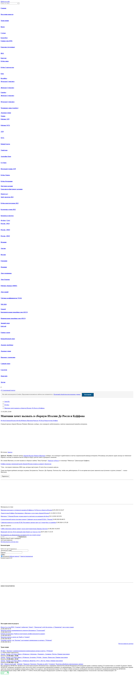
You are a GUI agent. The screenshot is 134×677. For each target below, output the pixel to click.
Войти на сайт (5, 1)
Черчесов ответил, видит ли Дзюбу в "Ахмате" (15, 637)
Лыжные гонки (6, 113)
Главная (3, 8)
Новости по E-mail (10, 664)
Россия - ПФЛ (5, 236)
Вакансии (27, 664)
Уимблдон (4, 150)
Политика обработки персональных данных (69, 664)
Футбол (3, 220)
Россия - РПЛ (5, 223)
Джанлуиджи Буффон (51, 420)
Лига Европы (5, 279)
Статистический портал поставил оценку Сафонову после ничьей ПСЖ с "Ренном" (27, 519)
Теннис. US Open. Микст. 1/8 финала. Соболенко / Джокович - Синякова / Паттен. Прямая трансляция (38, 654)
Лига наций (4, 292)
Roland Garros (5, 144)
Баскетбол (4, 38)
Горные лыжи (5, 332)
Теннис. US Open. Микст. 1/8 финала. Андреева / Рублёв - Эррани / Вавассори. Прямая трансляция (37, 657)
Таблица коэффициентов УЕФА (11, 298)
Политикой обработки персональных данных (67, 394)
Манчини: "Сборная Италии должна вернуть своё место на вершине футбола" (25, 516)
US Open (3, 162)
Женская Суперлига (7, 87)
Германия (4, 261)
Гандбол (3, 92)
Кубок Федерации (6, 181)
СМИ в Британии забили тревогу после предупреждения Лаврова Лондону (24, 528)
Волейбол (4, 78)
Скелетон (4, 370)
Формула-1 (4, 194)
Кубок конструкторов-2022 (10, 203)
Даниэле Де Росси (38, 420)
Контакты (33, 664)
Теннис (3, 116)
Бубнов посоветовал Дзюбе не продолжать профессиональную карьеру (23, 633)
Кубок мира (5, 61)
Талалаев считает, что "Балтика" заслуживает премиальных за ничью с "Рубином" (26, 640)
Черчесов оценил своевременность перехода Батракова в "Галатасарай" (23, 630)
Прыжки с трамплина (8, 357)
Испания (3, 242)
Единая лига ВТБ (6, 41)
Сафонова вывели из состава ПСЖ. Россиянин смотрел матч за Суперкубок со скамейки (28, 522)
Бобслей (3, 326)
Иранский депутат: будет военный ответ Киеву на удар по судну (21, 532)
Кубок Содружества (7, 67)
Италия (3, 254)
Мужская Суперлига (7, 81)
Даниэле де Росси (53, 460)
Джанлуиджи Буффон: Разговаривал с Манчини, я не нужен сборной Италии (25, 513)
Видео (3, 27)
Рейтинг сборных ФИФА (9, 285)
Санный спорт (5, 363)
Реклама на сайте (42, 664)
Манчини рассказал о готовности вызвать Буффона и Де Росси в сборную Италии (26, 510)
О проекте (52, 664)
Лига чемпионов (6, 273)
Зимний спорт (5, 323)
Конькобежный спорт (8, 339)
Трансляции (5, 20)
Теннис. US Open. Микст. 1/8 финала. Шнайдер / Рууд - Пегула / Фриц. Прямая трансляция (34, 660)
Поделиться (5, 476)
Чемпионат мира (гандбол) (9, 108)
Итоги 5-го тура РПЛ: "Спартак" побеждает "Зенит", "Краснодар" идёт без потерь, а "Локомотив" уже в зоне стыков (37, 627)
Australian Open (6, 156)
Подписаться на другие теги (9, 542)
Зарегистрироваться (26, 556)
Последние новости (7, 14)
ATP (2, 131)
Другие (3, 382)
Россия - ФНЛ (5, 230)
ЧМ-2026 (4, 304)
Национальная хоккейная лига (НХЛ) (13, 318)
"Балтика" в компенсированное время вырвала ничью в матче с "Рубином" (29, 651)
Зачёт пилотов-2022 (7, 197)
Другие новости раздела (125, 643)
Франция (4, 267)
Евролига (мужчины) (8, 47)
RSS (2, 664)
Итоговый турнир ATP (8, 169)
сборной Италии (28, 455)
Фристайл (4, 376)
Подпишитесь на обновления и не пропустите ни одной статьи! (21, 535)
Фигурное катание (7, 186)
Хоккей (3, 309)
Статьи (3, 33)
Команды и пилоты (7, 215)
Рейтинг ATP (5, 119)
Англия (3, 248)
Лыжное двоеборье (7, 345)
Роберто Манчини (27, 420)
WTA (2, 138)
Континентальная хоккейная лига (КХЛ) (14, 312)
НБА (2, 53)
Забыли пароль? (14, 556)
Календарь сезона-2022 (8, 209)
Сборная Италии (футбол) (13, 420)
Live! (8, 220)
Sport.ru (10, 452)
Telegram (19, 664)
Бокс (2, 73)
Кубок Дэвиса (5, 175)
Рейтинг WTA (5, 125)
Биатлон (3, 58)
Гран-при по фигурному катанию (12, 189)
